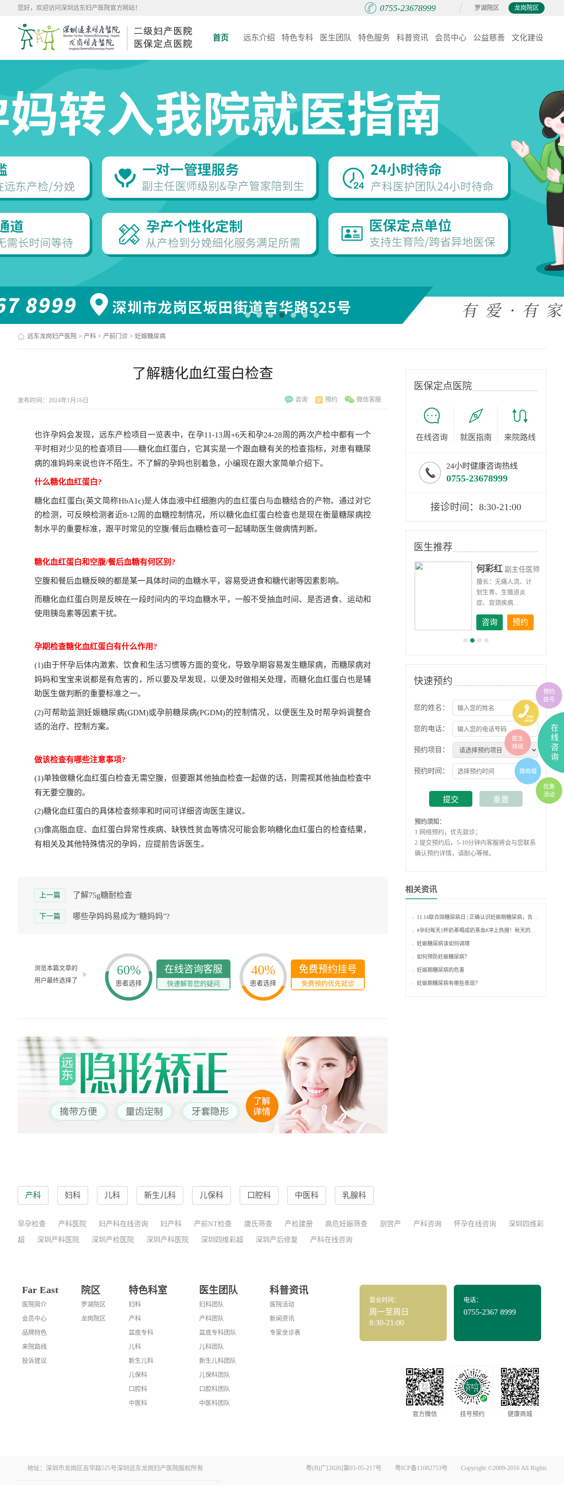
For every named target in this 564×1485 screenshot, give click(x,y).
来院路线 (520, 437)
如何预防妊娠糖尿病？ (443, 957)
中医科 (138, 1403)
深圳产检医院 (113, 1239)
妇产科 (171, 1224)
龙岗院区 (526, 7)
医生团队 (336, 37)
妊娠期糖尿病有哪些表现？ (448, 983)
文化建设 (527, 37)
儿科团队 (211, 1346)
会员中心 (451, 37)
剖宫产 (390, 1224)
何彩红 (489, 568)
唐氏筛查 (258, 1224)
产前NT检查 (213, 1224)
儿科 (135, 1346)
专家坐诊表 (285, 1332)
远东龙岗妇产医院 (52, 336)
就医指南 (476, 437)
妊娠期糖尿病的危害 (440, 970)
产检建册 (299, 1224)
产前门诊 (115, 336)
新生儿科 (141, 1360)
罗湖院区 (487, 7)
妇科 (135, 1304)
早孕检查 (32, 1224)
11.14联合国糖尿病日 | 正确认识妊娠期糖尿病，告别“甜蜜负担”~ (478, 917)
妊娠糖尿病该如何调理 (443, 944)
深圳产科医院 (58, 1239)
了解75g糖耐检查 (102, 895)
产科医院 (72, 1224)
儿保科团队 (214, 1374)
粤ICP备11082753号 (421, 1468)
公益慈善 (489, 37)
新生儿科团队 (217, 1360)
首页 (221, 37)
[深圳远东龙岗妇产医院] (106, 37)
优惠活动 (549, 790)
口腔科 (138, 1389)
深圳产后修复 (277, 1239)
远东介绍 (259, 37)
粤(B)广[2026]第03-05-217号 (344, 1468)
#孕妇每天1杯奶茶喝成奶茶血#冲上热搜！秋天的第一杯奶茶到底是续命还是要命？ (478, 930)
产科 (90, 336)
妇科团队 (211, 1304)
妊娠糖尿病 (150, 336)
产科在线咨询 (331, 1239)
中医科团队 (214, 1403)
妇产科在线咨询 (123, 1224)
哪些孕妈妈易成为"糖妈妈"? (121, 916)
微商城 (528, 771)
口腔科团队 (214, 1389)
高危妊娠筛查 (346, 1224)
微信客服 (368, 399)
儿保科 (138, 1374)
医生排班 (517, 742)
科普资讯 (412, 37)
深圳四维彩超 (222, 1239)
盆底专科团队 (217, 1332)
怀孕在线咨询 (475, 1224)
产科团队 (211, 1318)
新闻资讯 (282, 1318)
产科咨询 (427, 1224)
